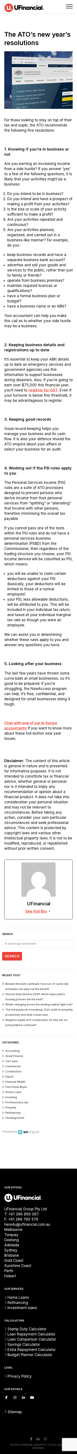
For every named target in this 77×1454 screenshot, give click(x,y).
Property (10, 1107)
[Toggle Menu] (69, 6)
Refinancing (12, 1112)
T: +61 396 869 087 (21, 1214)
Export (9, 1076)
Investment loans (22, 1308)
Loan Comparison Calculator (31, 1339)
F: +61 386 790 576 (21, 1219)
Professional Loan (16, 1102)
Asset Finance (14, 1056)
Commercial (13, 1066)
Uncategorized (14, 1117)
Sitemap (13, 1412)
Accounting (12, 1050)
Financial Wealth (15, 1081)
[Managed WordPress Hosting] (29, 1131)
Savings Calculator (23, 1344)
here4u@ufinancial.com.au (27, 1224)
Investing (11, 1097)
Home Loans (13, 1092)
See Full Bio (36, 911)
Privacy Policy (19, 1376)
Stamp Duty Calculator (26, 1329)
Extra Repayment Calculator (31, 1349)
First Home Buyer (16, 1087)
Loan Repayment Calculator (31, 1334)
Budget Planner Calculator (29, 1355)
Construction (13, 1071)
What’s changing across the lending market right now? (39, 1004)
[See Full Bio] (49, 911)
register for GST (43, 390)
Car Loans (11, 1061)
